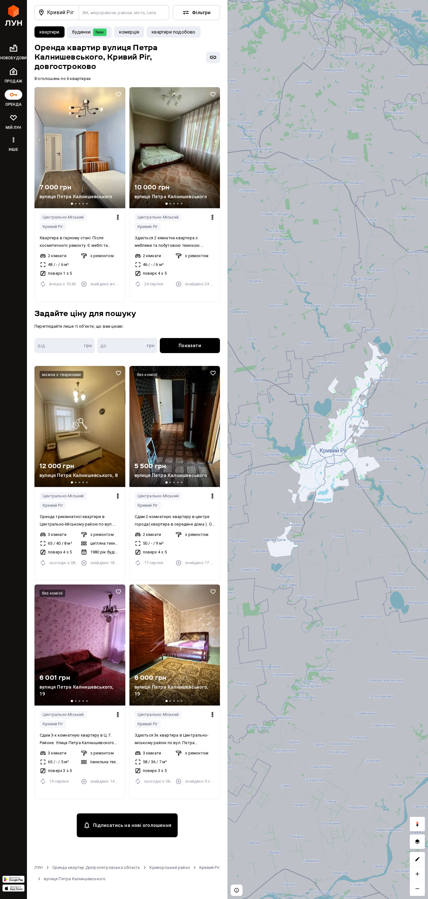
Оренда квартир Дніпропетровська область (96, 867)
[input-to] (127, 345)
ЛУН (38, 867)
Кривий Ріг (53, 226)
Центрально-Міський (63, 217)
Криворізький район (169, 867)
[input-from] (64, 345)
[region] (327, 449)
